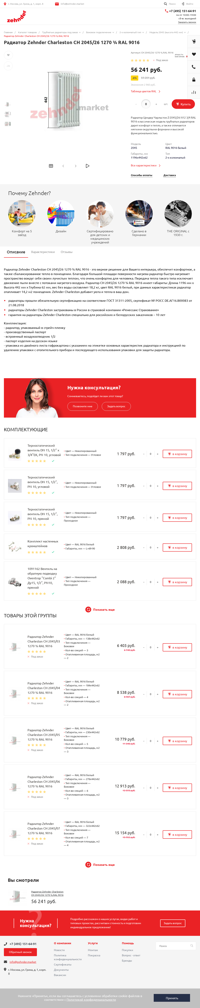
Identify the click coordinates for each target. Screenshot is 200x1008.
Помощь (128, 943)
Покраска (94, 955)
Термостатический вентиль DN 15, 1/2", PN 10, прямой (43, 514)
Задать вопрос (116, 406)
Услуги (93, 943)
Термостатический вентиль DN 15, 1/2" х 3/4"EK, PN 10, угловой (44, 450)
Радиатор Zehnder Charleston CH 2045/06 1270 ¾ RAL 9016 (44, 781)
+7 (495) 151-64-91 (182, 11)
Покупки (127, 950)
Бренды (127, 960)
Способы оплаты (141, 175)
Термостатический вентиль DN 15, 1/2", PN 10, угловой (43, 482)
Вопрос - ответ (131, 955)
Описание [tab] (16, 252)
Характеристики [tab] (43, 252)
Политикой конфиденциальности (91, 999)
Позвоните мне (82, 406)
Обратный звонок (20, 952)
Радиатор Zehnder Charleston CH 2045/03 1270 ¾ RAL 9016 (44, 641)
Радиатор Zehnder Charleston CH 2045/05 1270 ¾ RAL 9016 (44, 734)
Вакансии (60, 975)
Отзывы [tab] (66, 252)
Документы (61, 969)
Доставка (169, 175)
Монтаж (93, 950)
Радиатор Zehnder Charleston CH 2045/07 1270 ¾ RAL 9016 (44, 828)
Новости (59, 950)
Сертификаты (62, 964)
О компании (62, 943)
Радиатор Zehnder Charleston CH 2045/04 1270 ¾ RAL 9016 (44, 687)
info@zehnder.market (72, 4)
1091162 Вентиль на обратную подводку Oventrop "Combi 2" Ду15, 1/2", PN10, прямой (42, 578)
